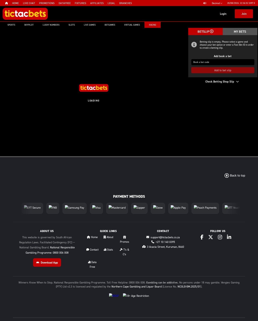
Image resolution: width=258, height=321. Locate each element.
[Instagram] (220, 237)
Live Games (90, 24)
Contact (94, 249)
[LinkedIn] (229, 237)
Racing (152, 24)
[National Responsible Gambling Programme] (114, 298)
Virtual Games (132, 24)
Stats (109, 249)
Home (94, 237)
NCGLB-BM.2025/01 (189, 286)
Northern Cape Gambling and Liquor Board (136, 286)
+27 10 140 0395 (165, 242)
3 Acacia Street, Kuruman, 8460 (165, 246)
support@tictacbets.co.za (165, 237)
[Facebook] (201, 237)
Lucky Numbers (51, 24)
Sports (11, 24)
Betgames (110, 24)
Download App (49, 262)
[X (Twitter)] (210, 237)
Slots (72, 24)
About (109, 237)
